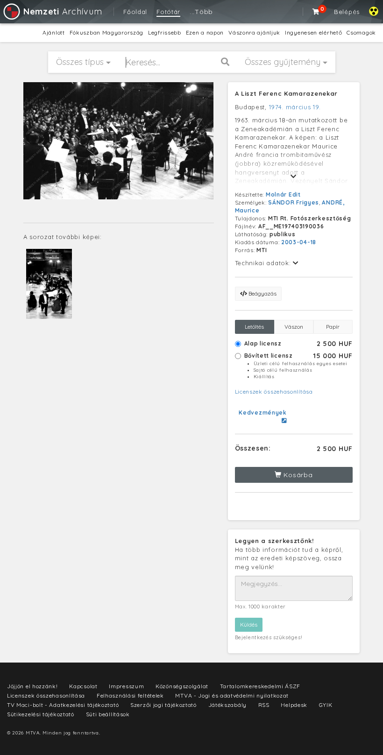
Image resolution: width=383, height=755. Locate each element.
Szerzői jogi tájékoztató (163, 704)
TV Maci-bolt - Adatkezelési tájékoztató (63, 704)
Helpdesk (294, 704)
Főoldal (135, 11)
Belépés (347, 11)
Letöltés (254, 326)
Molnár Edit (283, 194)
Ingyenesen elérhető (313, 32)
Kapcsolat (83, 686)
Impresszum (126, 686)
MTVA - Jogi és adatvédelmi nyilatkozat (232, 695)
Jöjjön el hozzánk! (32, 686)
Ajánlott (54, 32)
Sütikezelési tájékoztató (40, 714)
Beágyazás (262, 293)
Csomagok (361, 32)
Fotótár (168, 11)
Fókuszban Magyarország (106, 32)
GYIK (326, 704)
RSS (264, 704)
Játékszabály (227, 704)
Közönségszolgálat (182, 686)
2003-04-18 (298, 242)
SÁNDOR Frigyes (293, 202)
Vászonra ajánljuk (254, 32)
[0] (316, 11)
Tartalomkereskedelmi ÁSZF (260, 686)
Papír (333, 326)
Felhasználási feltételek (130, 695)
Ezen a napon (205, 32)
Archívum (62, 11)
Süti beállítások (108, 714)
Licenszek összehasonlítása (274, 391)
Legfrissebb (164, 32)
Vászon (293, 326)
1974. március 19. (295, 107)
